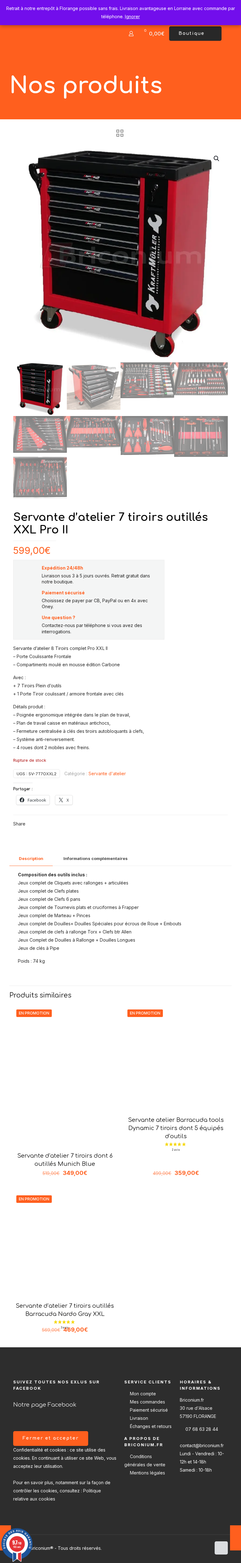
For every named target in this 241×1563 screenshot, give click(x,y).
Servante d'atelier (107, 773)
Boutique (192, 33)
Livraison (139, 1418)
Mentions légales (147, 1472)
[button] (217, 158)
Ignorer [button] (132, 16)
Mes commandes (147, 1401)
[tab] (31, 859)
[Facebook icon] (206, 1548)
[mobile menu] (109, 33)
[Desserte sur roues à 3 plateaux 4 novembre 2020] (235, 1537)
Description (31, 858)
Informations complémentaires (95, 858)
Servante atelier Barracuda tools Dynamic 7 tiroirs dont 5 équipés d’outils (176, 1128)
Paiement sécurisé (149, 1410)
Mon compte (143, 1393)
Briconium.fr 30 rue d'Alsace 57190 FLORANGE (198, 1408)
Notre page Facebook (44, 1405)
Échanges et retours (151, 1426)
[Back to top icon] (221, 1548)
